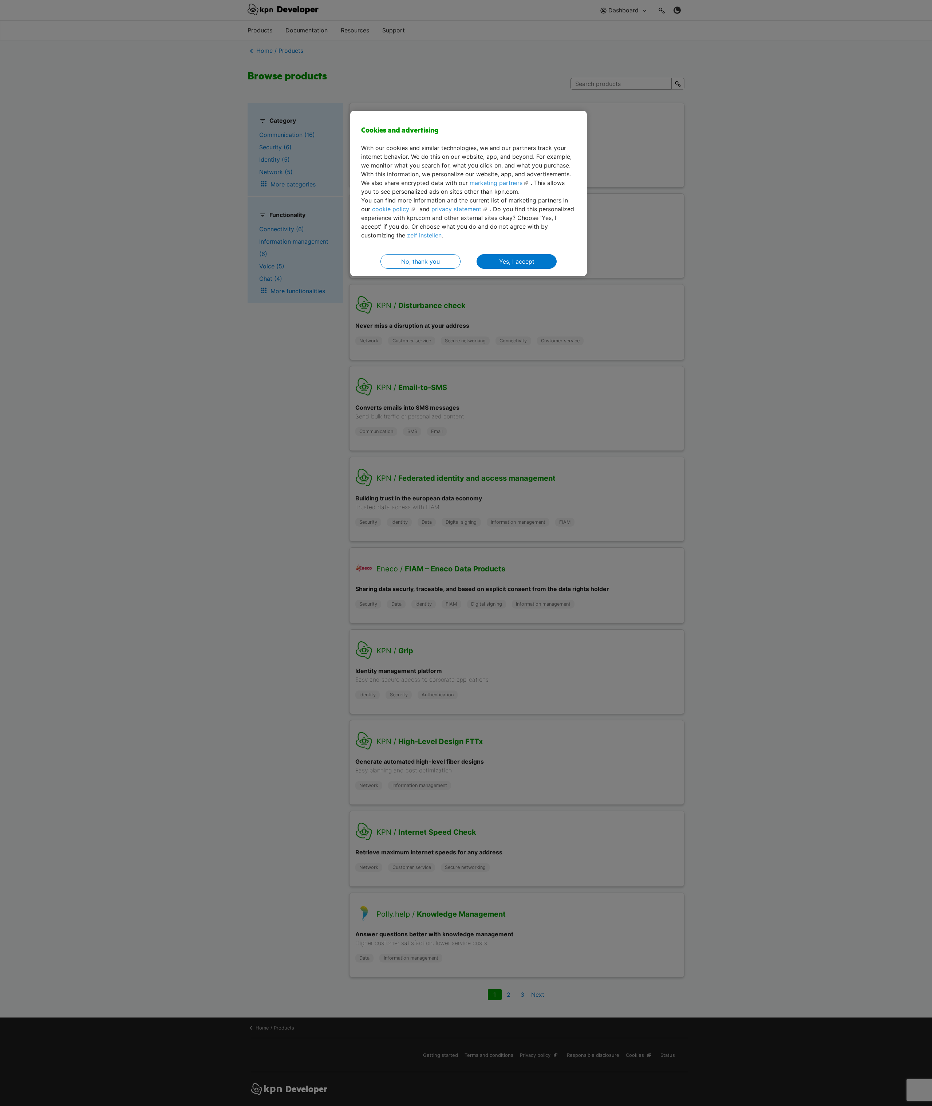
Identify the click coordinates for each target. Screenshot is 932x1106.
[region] (468, 193)
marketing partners (496, 182)
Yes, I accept (516, 261)
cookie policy (390, 209)
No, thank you (420, 261)
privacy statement (456, 209)
